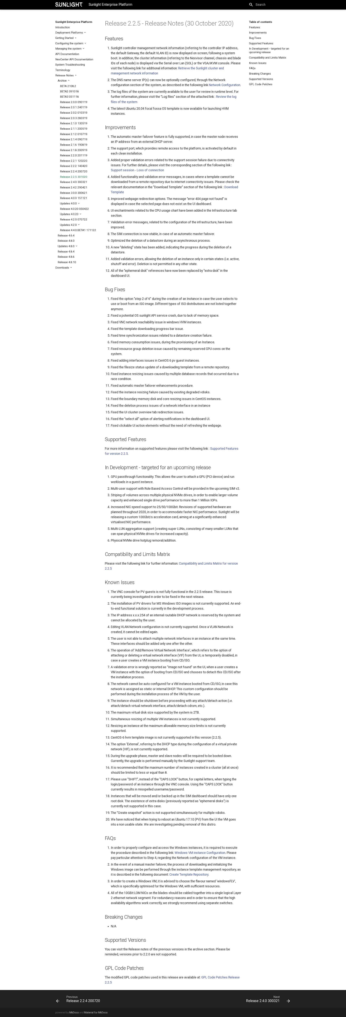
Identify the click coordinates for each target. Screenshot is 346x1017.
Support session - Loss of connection (137, 170)
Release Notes (64, 75)
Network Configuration (224, 85)
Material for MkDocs (96, 1012)
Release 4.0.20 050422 (74, 209)
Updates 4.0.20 (69, 214)
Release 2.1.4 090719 (73, 139)
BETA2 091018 (69, 91)
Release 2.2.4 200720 (73, 171)
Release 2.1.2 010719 (73, 134)
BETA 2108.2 (68, 86)
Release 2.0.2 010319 (73, 112)
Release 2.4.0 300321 (73, 182)
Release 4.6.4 (66, 235)
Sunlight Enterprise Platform (73, 22)
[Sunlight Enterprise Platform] (69, 4)
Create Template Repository (188, 874)
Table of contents (260, 22)
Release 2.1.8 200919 (73, 150)
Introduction (62, 27)
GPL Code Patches (260, 84)
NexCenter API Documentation (74, 59)
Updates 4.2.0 (68, 225)
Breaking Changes (260, 73)
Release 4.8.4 (66, 251)
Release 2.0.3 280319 (73, 118)
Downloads (62, 267)
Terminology (62, 70)
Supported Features (261, 43)
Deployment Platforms (69, 32)
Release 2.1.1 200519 (73, 128)
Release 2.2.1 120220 (73, 160)
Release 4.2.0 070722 (73, 219)
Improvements (258, 32)
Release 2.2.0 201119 (73, 155)
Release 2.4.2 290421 (73, 187)
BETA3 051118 (69, 96)
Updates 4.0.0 (68, 203)
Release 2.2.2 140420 (73, 166)
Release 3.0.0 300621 (73, 193)
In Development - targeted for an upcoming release (269, 50)
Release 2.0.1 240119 (73, 107)
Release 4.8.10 (67, 262)
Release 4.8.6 (66, 256)
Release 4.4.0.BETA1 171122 (78, 230)
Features (254, 27)
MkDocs (74, 1012)
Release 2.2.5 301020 (73, 176)
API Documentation (67, 54)
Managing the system (68, 48)
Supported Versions (261, 79)
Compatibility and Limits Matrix (267, 57)
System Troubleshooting (70, 64)
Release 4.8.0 (66, 240)
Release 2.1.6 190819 (73, 144)
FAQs (252, 68)
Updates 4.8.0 (66, 246)
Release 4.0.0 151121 (73, 198)
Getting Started (64, 38)
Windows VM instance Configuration (200, 853)
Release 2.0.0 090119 (73, 102)
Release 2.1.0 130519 (73, 123)
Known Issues (257, 63)
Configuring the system (69, 43)
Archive (62, 80)
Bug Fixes (255, 38)
